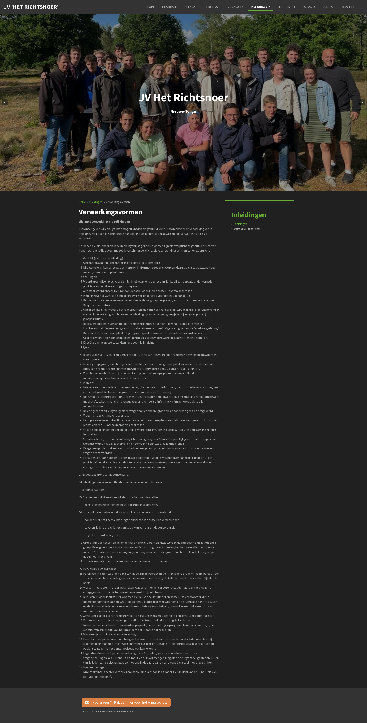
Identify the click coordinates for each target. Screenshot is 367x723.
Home (82, 202)
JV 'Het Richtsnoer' (31, 6)
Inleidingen (95, 202)
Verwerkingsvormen (118, 202)
